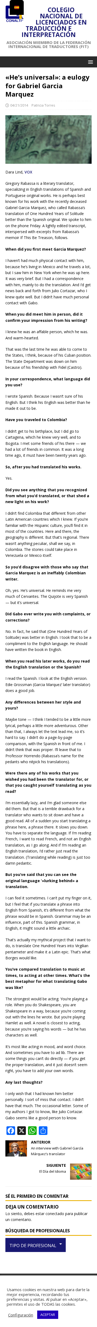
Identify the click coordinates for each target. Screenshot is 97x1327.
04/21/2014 (19, 105)
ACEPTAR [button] (47, 1314)
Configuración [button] (20, 1314)
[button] (90, 62)
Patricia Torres (43, 105)
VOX (28, 172)
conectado (55, 1213)
